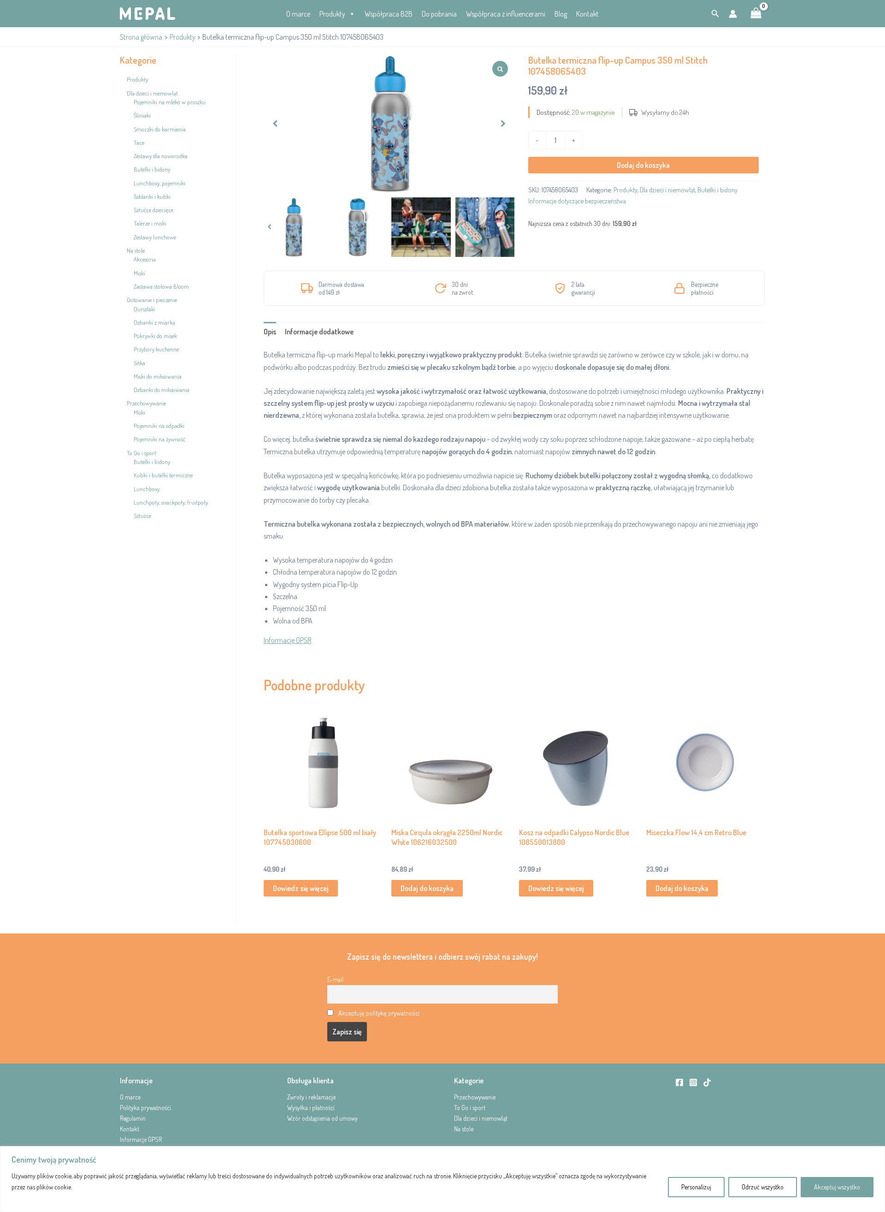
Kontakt (587, 13)
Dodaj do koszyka (643, 165)
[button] (715, 13)
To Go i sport (469, 1107)
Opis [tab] (270, 331)
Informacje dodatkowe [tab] (319, 331)
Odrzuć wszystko (763, 1187)
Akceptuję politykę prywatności (378, 1013)
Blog (561, 13)
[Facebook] (679, 1082)
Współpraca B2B (389, 13)
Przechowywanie (475, 1097)
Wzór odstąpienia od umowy (322, 1118)
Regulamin (133, 1118)
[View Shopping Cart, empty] (755, 14)
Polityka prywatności (145, 1107)
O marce (298, 13)
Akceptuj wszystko (837, 1187)
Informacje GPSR (287, 640)
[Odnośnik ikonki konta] (733, 14)
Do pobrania (439, 13)
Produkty (332, 13)
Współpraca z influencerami (505, 13)
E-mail (335, 979)
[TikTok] (707, 1082)
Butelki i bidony (717, 189)
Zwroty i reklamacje (311, 1097)
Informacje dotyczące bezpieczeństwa (577, 200)
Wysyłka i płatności (311, 1107)
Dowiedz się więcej (301, 888)
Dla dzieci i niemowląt (667, 189)
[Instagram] (693, 1082)
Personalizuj (696, 1187)
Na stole (463, 1129)
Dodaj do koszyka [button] (427, 888)
